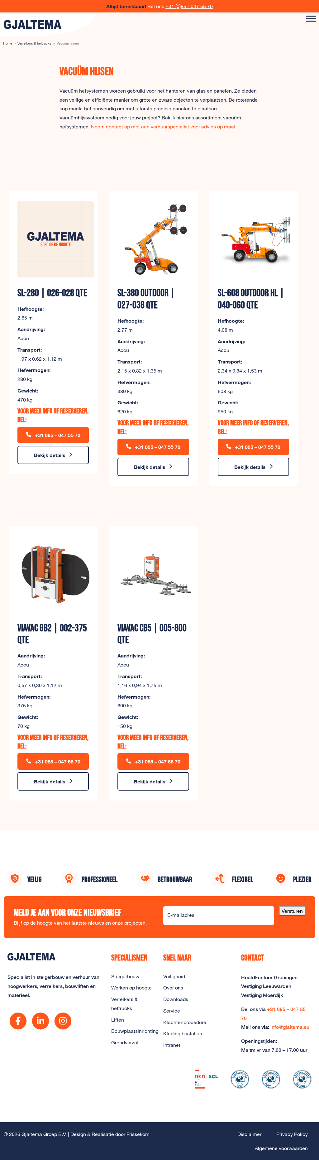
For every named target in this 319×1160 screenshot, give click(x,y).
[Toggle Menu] (311, 19)
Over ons (173, 987)
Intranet (171, 1045)
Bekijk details (49, 455)
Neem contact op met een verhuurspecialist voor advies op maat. (164, 126)
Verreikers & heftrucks (124, 1003)
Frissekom (138, 1134)
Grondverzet (125, 1042)
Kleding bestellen (182, 1033)
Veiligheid (174, 976)
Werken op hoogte (131, 987)
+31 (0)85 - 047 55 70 (189, 6)
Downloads (175, 999)
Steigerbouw (125, 976)
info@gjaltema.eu (289, 1027)
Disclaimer (249, 1134)
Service (171, 1011)
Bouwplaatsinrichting (133, 1031)
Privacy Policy (292, 1134)
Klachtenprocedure (184, 1022)
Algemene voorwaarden (281, 1148)
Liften (117, 1020)
